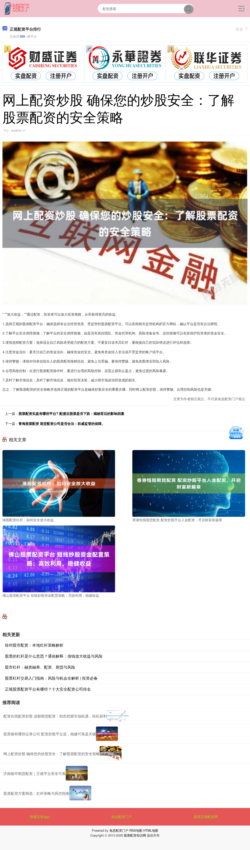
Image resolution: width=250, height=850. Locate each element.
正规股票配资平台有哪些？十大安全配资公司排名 (48, 689)
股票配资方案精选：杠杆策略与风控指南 (36, 793)
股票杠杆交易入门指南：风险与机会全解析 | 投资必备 (51, 678)
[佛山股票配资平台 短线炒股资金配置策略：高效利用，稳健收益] (58, 558)
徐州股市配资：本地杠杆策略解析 (34, 645)
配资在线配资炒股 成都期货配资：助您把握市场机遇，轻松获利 (55, 715)
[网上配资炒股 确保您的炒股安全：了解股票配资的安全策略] (111, 753)
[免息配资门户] (17, 8)
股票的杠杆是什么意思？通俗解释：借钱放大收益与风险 (54, 656)
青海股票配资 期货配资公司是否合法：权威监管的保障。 (62, 423)
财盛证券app (39, 816)
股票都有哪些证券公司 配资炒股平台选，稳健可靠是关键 (49, 733)
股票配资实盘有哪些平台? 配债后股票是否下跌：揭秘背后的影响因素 (71, 413)
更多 (239, 29)
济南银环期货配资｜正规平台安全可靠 (34, 773)
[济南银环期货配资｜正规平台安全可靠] (77, 773)
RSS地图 (135, 830)
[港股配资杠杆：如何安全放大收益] (58, 482)
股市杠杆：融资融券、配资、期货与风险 (40, 667)
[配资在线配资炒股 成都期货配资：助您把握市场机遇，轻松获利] (118, 715)
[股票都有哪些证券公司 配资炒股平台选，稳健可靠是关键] (107, 734)
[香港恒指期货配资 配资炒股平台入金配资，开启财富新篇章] (188, 482)
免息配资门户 (121, 816)
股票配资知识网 (135, 835)
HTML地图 (150, 830)
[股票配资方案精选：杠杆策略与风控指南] (80, 793)
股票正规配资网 (206, 816)
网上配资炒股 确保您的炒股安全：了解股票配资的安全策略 (51, 753)
